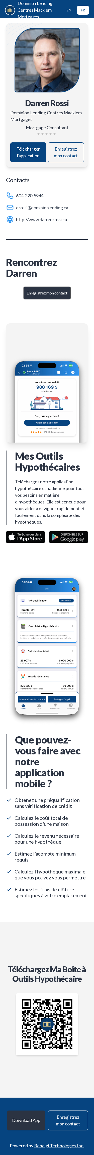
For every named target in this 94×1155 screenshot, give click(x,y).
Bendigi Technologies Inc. (59, 1145)
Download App (26, 1120)
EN (69, 10)
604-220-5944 (29, 195)
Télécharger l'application (28, 152)
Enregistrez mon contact (66, 152)
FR (83, 10)
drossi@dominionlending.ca (42, 207)
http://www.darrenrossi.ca (41, 219)
